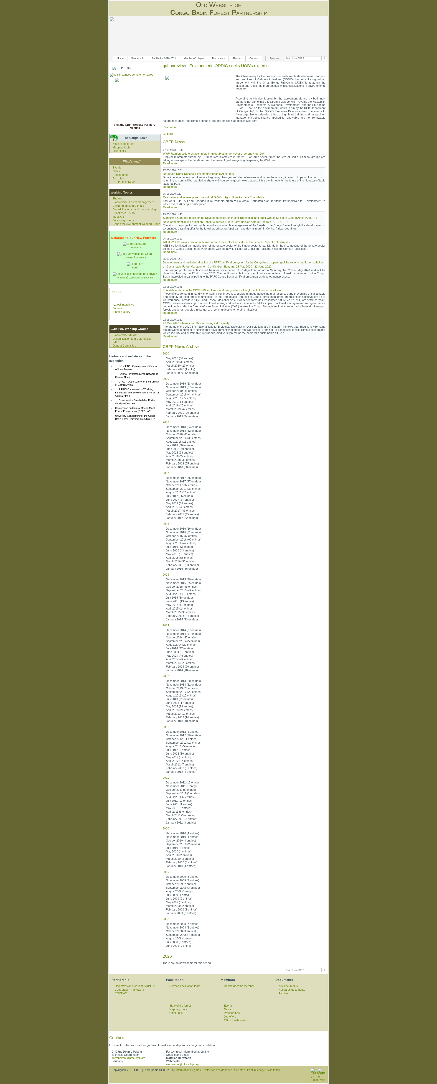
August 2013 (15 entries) (181, 695)
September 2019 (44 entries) (183, 394)
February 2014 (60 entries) (182, 666)
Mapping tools (121, 147)
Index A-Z (118, 216)
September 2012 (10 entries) (183, 742)
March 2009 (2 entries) (180, 906)
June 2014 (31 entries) (180, 652)
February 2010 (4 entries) (181, 862)
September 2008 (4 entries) (183, 934)
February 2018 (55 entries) (182, 463)
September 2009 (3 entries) (183, 887)
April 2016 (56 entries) (179, 557)
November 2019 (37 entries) (183, 387)
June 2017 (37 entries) (180, 499)
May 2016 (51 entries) (179, 554)
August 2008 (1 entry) (179, 938)
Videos (117, 308)
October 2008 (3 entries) (181, 931)
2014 (166, 625)
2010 (166, 828)
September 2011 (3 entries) (183, 793)
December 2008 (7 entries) (182, 924)
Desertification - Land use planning (134, 209)
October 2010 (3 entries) (181, 840)
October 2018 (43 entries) (182, 434)
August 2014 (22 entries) (181, 644)
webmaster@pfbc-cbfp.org (182, 1064)
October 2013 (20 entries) (182, 688)
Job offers (119, 178)
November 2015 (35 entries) (183, 583)
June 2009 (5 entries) (179, 898)
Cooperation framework (129, 989)
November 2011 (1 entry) (181, 786)
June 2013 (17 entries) (180, 702)
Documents (218, 58)
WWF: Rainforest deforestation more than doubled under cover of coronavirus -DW (213, 153)
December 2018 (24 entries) (183, 427)
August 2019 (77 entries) (181, 398)
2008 (166, 919)
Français (274, 58)
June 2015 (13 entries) (180, 601)
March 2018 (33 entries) (181, 460)
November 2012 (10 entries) (183, 735)
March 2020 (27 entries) (181, 365)
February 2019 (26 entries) (182, 412)
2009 (166, 872)
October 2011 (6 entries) (181, 789)
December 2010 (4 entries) (182, 833)
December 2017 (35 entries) (183, 478)
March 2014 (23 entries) (181, 663)
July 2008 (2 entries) (178, 942)
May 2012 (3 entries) (178, 757)
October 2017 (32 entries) (182, 485)
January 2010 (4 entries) (181, 866)
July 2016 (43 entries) (179, 546)
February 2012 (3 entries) (181, 768)
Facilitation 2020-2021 (164, 58)
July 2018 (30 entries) (179, 445)
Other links (119, 151)
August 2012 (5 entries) (180, 746)
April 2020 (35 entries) (179, 362)
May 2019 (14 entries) (179, 401)
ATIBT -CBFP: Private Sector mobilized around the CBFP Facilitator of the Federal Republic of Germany (226, 242)
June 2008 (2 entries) (179, 945)
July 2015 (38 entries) (179, 597)
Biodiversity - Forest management (133, 202)
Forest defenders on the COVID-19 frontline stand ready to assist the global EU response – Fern (222, 290)
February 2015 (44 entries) (182, 615)
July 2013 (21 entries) (179, 699)
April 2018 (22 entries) (179, 456)
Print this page (256, 1070)
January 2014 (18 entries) (182, 670)
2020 (166, 353)
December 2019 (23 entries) (183, 383)
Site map (239, 1070)
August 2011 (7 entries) (180, 797)
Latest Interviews (123, 304)
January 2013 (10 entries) (182, 721)
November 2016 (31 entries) (183, 532)
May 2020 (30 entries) (179, 358)
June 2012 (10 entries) (180, 753)
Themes (237, 58)
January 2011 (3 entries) (181, 822)
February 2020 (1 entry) (180, 369)
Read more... (171, 127)
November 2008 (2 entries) (182, 927)
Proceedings (120, 174)
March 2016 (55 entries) (181, 561)
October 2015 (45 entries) (182, 586)
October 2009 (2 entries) (181, 884)
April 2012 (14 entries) (179, 761)
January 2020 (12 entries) (182, 373)
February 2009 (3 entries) (181, 909)
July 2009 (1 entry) (177, 895)
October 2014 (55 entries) (182, 637)
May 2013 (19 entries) (179, 706)
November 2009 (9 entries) (182, 880)
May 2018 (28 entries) (179, 452)
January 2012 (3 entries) (181, 771)
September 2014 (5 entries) (183, 641)
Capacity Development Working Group (136, 224)
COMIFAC (121, 993)
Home (120, 58)
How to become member (239, 986)
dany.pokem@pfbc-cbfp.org (128, 1058)
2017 (166, 473)
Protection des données (217, 1070)
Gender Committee (124, 345)
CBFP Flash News (124, 182)
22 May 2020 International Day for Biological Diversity (196, 323)
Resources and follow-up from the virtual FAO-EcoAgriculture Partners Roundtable (213, 197)
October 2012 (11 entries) (181, 739)
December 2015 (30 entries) (183, 579)
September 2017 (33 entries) (183, 488)
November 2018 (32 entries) (183, 430)
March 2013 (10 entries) (181, 713)
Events (117, 167)
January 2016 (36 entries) (182, 568)
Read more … (171, 163)
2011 (166, 777)
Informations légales (188, 1070)
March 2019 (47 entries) (181, 409)
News (116, 171)
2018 (166, 422)
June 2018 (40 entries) (180, 449)
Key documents (288, 986)
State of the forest (123, 143)
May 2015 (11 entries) (179, 605)
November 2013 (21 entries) (183, 684)
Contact (253, 58)
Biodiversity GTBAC (125, 335)
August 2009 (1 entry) (179, 891)
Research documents (292, 989)
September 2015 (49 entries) (183, 590)
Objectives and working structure (135, 986)
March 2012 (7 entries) (180, 764)
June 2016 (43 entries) (180, 550)
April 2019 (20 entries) (179, 405)
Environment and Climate (128, 205)
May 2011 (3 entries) (178, 808)
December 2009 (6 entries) (182, 876)
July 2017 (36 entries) (179, 496)
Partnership (137, 58)
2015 (166, 574)
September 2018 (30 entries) (183, 438)
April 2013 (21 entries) (179, 710)
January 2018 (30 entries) (182, 467)
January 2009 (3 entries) (181, 913)
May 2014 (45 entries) (179, 655)
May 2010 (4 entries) (178, 851)
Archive (283, 993)
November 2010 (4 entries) (182, 837)
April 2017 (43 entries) (179, 507)
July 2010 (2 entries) (178, 847)
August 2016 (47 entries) (181, 543)
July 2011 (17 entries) (179, 800)
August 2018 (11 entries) (181, 441)
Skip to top (273, 1070)
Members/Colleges (194, 58)
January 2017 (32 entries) (182, 518)
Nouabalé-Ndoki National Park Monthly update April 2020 (198, 174)
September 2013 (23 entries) (183, 692)
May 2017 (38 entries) (179, 503)
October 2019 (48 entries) (182, 391)
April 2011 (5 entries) (179, 811)
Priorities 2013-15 (124, 213)
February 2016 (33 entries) (182, 565)
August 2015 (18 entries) (181, 594)
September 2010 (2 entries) (183, 844)
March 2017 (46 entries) (181, 510)
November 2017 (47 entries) (183, 481)
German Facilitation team (184, 986)
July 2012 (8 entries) (178, 750)
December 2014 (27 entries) (183, 630)
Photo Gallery (121, 312)
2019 (166, 378)
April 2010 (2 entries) (179, 855)
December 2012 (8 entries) (182, 731)
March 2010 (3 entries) (180, 858)
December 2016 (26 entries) (183, 528)
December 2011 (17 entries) (183, 782)
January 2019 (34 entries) (182, 416)
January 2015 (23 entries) (182, 619)
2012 (166, 727)
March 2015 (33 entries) (181, 612)
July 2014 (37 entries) (179, 648)
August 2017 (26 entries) (181, 492)
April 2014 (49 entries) (179, 659)
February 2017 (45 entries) (182, 514)
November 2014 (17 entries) (183, 633)
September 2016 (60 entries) (183, 539)
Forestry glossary (123, 220)
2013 (166, 676)
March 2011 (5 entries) (180, 815)
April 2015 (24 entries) (179, 608)
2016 (166, 523)
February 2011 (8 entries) (181, 819)
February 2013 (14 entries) (182, 717)
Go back (168, 133)
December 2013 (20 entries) (183, 681)
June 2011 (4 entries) (179, 804)
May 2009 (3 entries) (178, 902)
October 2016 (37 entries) (182, 536)
